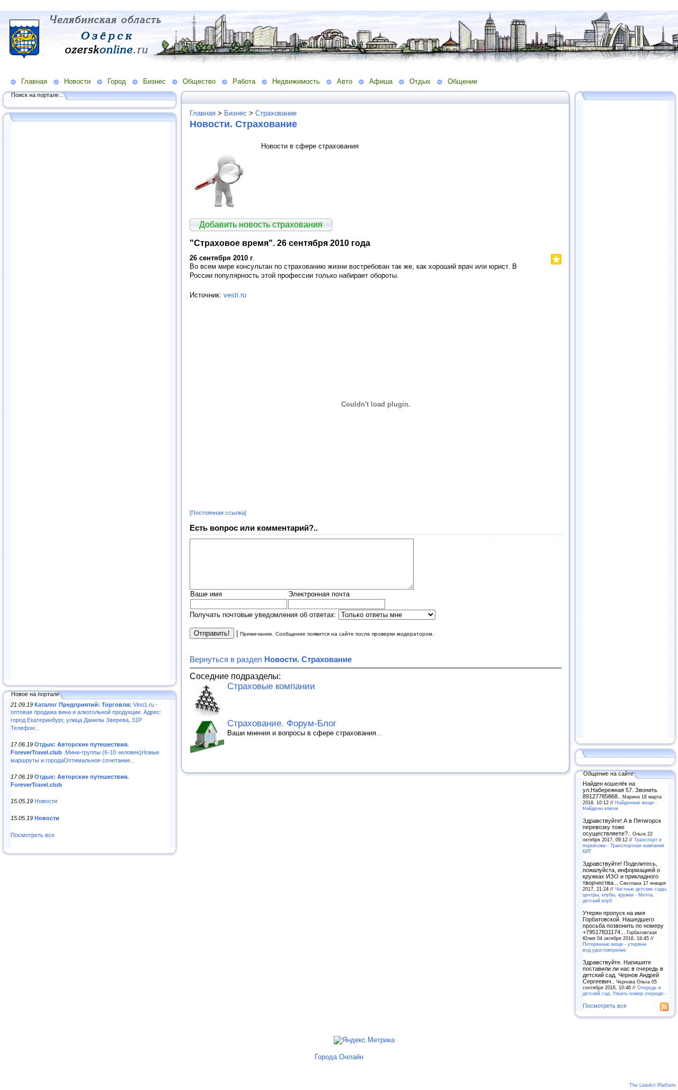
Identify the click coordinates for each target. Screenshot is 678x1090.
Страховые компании (271, 686)
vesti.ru (235, 295)
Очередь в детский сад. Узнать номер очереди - (624, 990)
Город (117, 81)
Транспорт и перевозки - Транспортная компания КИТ (623, 845)
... (379, 733)
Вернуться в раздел (271, 659)
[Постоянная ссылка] (218, 512)
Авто (344, 81)
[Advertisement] (90, 401)
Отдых (420, 81)
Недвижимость (296, 81)
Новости (77, 81)
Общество (199, 81)
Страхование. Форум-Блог (281, 723)
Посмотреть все (33, 835)
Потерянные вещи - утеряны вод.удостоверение (614, 947)
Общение (462, 81)
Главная (34, 81)
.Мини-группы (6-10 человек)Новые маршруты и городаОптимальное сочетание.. (85, 752)
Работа (244, 81)
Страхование (276, 113)
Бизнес (154, 81)
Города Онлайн (339, 1057)
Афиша (380, 81)
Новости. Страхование (243, 124)
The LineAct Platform (652, 1085)
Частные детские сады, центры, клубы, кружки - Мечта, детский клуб (625, 894)
